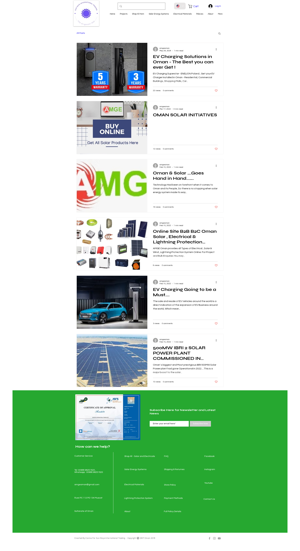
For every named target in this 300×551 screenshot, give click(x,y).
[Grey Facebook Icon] (209, 538)
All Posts (81, 33)
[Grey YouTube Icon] (219, 538)
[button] (195, 6)
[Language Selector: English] (180, 6)
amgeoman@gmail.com (86, 484)
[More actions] (217, 49)
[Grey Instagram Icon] (214, 538)
